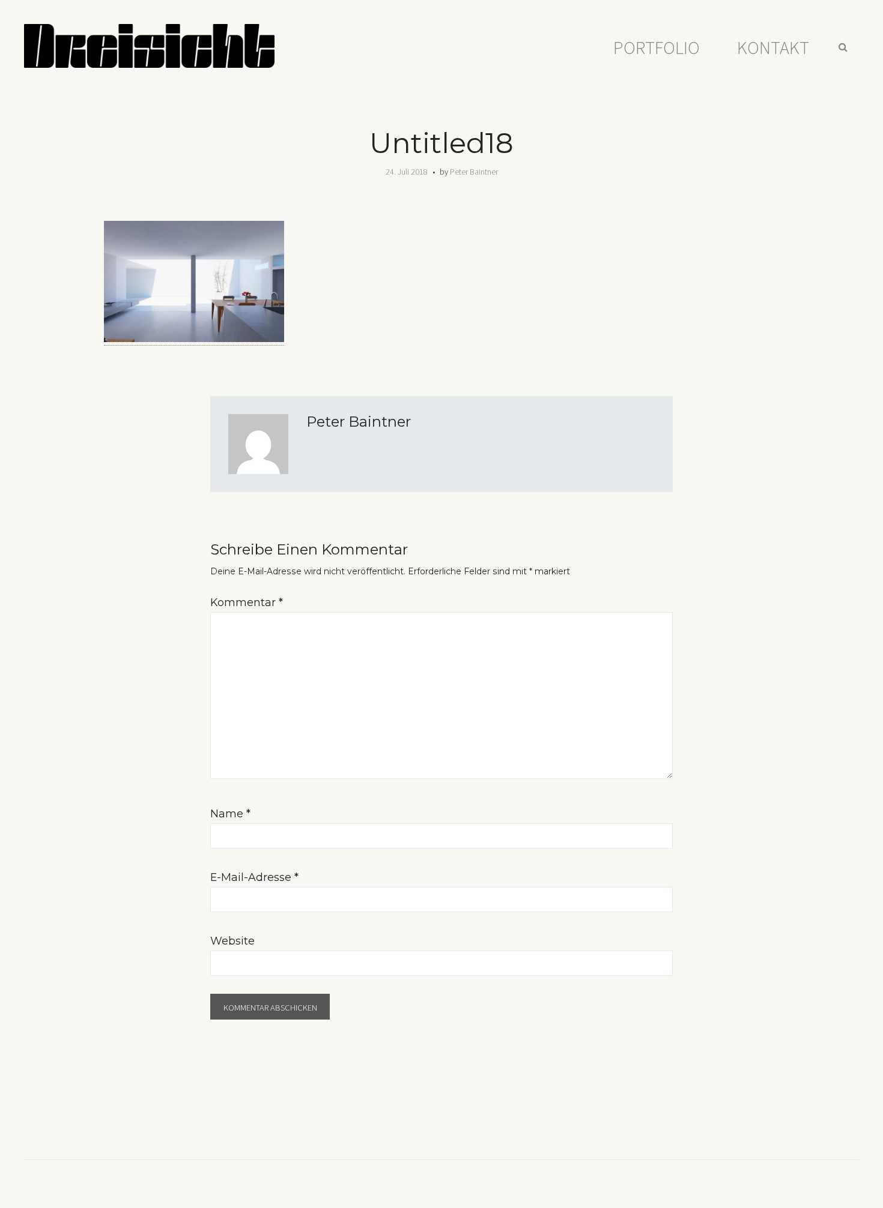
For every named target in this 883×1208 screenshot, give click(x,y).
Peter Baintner (474, 171)
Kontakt (773, 47)
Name (230, 813)
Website (232, 940)
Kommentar (246, 602)
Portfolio (656, 47)
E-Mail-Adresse (254, 877)
